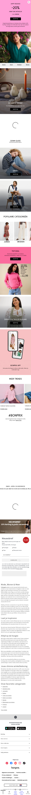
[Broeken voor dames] (21, 232)
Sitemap (16, 775)
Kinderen (19, 65)
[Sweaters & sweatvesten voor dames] (15, 255)
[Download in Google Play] (10, 728)
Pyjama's (5, 704)
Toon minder (4, 710)
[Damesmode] (15, 16)
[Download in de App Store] (21, 728)
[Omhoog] (15, 717)
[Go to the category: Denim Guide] (15, 141)
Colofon (16, 777)
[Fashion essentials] (12, 397)
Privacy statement (6, 775)
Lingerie (4, 707)
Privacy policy (19, 569)
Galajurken (5, 686)
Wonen (27, 65)
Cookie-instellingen (7, 777)
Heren (11, 65)
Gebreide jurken (6, 689)
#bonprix (15, 415)
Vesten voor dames (7, 698)
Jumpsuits (5, 691)
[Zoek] (29, 2)
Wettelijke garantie (22, 780)
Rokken (4, 693)
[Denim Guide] (15, 163)
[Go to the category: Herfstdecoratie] (15, 91)
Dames (3, 65)
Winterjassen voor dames (8, 702)
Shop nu (15, 109)
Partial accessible (21, 772)
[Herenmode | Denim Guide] (15, 196)
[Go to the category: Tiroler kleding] (15, 312)
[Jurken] (7, 232)
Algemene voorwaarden (8, 772)
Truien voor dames (7, 695)
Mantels (4, 700)
